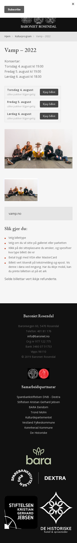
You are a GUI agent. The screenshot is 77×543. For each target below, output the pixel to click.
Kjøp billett (49, 92)
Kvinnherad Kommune (38, 427)
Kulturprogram (23, 36)
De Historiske (38, 433)
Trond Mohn (39, 412)
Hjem (7, 36)
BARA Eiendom (38, 407)
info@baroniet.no (38, 336)
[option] (38, 152)
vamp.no (15, 213)
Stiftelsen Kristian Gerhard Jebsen (38, 402)
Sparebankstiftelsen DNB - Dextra (38, 397)
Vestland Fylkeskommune (38, 422)
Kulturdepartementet (38, 417)
